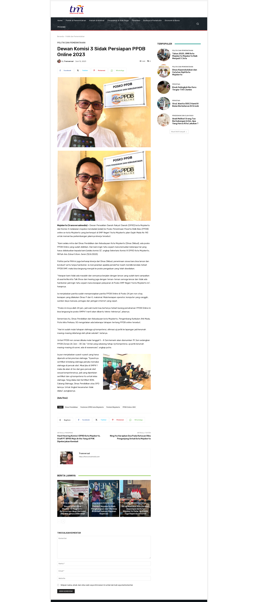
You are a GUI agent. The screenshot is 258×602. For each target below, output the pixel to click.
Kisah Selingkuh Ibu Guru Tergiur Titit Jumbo (184, 88)
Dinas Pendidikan (71, 407)
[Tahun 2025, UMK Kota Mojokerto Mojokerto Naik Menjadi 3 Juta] (163, 54)
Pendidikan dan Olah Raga (182, 115)
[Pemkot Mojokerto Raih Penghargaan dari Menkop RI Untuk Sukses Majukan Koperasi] (104, 498)
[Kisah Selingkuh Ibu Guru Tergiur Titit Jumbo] (163, 87)
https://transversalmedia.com (89, 456)
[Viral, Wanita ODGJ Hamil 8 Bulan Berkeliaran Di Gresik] (163, 103)
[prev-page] (59, 521)
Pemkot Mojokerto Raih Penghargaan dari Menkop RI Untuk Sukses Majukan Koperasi (104, 510)
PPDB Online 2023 (129, 407)
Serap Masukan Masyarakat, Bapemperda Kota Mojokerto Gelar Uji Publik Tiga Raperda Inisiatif (135, 510)
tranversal (69, 61)
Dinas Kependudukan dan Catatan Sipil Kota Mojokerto (184, 72)
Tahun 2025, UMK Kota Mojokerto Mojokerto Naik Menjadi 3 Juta (184, 56)
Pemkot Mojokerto (113, 407)
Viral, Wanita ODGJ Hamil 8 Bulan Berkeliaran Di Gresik (185, 104)
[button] (197, 24)
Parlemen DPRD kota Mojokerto (92, 407)
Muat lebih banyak (178, 131)
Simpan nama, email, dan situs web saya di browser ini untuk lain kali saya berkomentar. (97, 585)
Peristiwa (176, 84)
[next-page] (63, 521)
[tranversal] (59, 61)
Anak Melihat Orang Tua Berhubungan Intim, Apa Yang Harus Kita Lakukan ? (185, 121)
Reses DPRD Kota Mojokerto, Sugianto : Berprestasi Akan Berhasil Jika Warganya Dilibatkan (73, 510)
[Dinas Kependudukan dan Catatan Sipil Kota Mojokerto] (163, 70)
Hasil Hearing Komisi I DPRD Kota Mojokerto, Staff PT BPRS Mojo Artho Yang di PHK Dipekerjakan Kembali (78, 439)
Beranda (60, 36)
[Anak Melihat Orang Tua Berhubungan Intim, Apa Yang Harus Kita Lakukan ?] (163, 119)
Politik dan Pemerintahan (75, 36)
